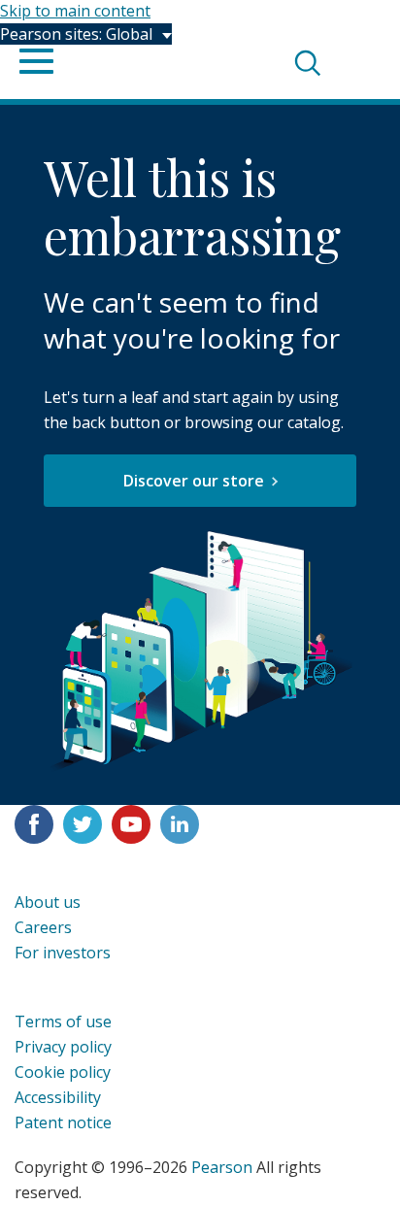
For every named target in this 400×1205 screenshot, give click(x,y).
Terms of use (63, 1021)
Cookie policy (63, 1072)
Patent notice (63, 1122)
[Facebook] (34, 824)
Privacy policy (63, 1046)
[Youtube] (131, 824)
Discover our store (193, 480)
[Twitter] (82, 824)
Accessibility (58, 1097)
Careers (43, 927)
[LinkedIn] (179, 824)
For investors (63, 952)
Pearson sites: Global (76, 34)
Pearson (221, 1167)
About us (48, 902)
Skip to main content (75, 10)
